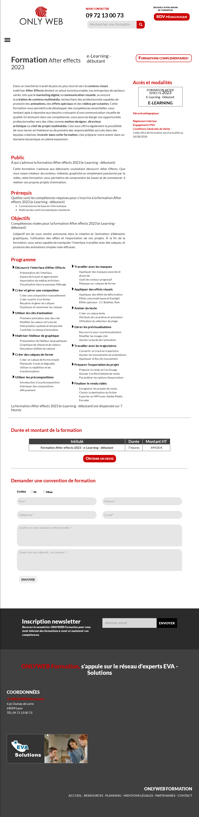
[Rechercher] (141, 25)
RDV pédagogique (171, 16)
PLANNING (113, 795)
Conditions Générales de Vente (151, 128)
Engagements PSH (144, 124)
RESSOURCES (93, 795)
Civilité (21, 491)
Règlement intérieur (145, 121)
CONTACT (185, 795)
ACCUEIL (75, 795)
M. (35, 492)
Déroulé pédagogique (146, 113)
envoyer (28, 579)
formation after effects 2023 (160, 96)
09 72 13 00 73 (105, 15)
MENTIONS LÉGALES (138, 795)
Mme (49, 492)
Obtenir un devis (99, 458)
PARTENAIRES (165, 795)
